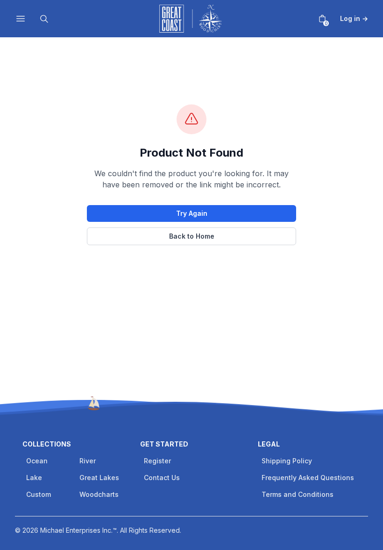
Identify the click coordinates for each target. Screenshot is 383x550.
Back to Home (191, 236)
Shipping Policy (287, 461)
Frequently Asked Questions (308, 477)
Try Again (191, 213)
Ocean (37, 461)
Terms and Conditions (297, 494)
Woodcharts (99, 494)
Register (157, 461)
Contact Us (162, 477)
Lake (34, 477)
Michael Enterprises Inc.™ (78, 530)
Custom (38, 494)
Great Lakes (99, 477)
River (87, 461)
